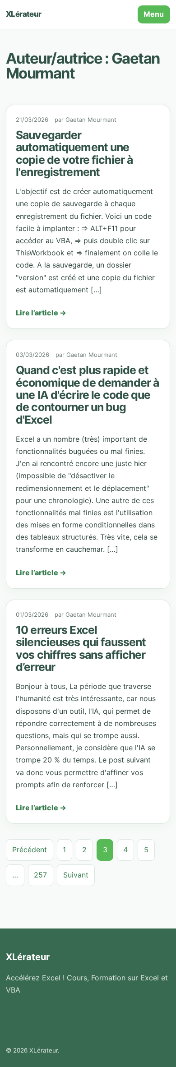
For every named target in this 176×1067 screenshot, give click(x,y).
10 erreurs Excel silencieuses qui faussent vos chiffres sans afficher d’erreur (81, 648)
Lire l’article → (41, 312)
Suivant (75, 874)
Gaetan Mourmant (90, 119)
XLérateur (24, 13)
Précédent (29, 849)
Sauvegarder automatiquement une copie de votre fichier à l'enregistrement (74, 153)
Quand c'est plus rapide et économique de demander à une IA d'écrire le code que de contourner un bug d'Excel (87, 394)
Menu (154, 13)
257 (40, 874)
